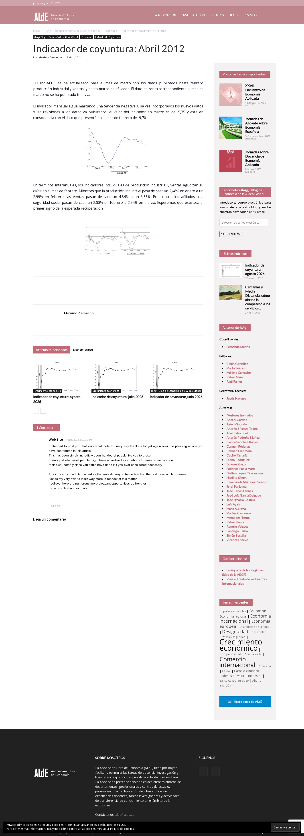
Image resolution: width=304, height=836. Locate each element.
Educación (257, 610)
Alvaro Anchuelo (238, 433)
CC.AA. (226, 671)
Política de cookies (122, 829)
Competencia (253, 654)
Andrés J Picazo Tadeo (242, 428)
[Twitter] (267, 3)
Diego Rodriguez (238, 460)
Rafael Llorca (235, 522)
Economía (111, 31)
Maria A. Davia (236, 509)
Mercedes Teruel (238, 517)
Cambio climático (246, 671)
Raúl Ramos (235, 381)
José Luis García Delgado (244, 495)
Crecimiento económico (47, 390)
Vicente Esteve (237, 540)
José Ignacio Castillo (241, 500)
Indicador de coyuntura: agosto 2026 (255, 269)
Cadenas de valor (231, 676)
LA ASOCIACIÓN (165, 15)
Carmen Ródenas (238, 446)
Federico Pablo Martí (241, 469)
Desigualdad (235, 631)
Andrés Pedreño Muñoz (243, 437)
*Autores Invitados (240, 415)
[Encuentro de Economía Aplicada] (230, 94)
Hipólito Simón (237, 477)
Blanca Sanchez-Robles (243, 442)
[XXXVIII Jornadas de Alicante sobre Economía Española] (230, 128)
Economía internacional (245, 618)
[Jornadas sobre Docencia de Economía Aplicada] (230, 161)
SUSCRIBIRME (232, 234)
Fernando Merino (238, 347)
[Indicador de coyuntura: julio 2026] (118, 376)
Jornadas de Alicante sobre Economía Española (256, 125)
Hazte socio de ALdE (247, 701)
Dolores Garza (236, 464)
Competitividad (230, 654)
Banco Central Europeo (234, 681)
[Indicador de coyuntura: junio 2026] (176, 376)
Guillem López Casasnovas (245, 473)
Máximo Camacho (50, 57)
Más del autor (83, 350)
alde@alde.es (124, 814)
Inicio (36, 31)
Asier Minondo (237, 424)
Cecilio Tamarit (237, 455)
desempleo (259, 632)
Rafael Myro (235, 377)
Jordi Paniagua (237, 486)
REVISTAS (250, 15)
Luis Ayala (233, 504)
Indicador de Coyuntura (107, 37)
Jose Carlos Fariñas (240, 491)
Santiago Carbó (237, 531)
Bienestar (255, 676)
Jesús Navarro (236, 398)
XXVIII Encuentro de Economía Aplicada (255, 91)
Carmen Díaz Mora (239, 451)
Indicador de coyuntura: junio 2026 (176, 396)
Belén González (237, 363)
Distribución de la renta (254, 627)
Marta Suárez (236, 368)
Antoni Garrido (237, 420)
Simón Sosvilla (236, 535)
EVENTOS (217, 15)
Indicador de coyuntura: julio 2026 (117, 396)
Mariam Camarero (239, 513)
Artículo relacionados (52, 350)
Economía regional (233, 616)
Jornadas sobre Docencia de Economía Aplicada (257, 158)
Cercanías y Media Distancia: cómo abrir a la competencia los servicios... (257, 297)
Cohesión (265, 666)
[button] (265, 15)
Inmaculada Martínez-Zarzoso (247, 482)
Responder (55, 505)
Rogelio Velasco (238, 526)
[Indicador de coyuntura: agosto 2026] (60, 376)
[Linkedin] (260, 3)
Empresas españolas (232, 611)
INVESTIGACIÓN (193, 15)
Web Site (56, 439)
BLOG (234, 15)
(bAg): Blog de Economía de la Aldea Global (72, 31)
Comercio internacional (237, 662)
